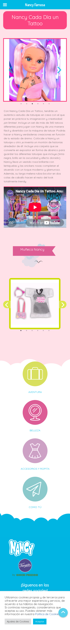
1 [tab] (21, 104)
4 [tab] (38, 104)
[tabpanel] (35, 70)
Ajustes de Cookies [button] (18, 621)
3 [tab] (32, 104)
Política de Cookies (47, 614)
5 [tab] (43, 104)
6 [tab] (49, 104)
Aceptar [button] (39, 621)
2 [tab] (27, 104)
